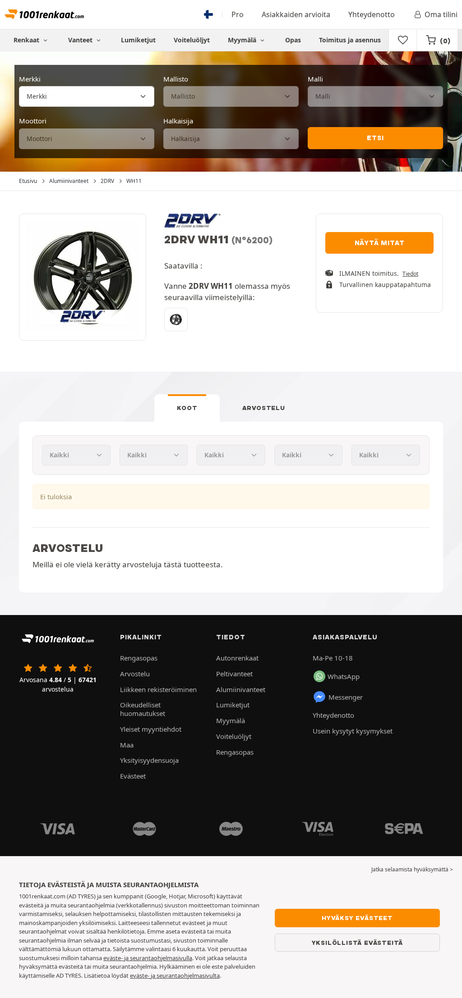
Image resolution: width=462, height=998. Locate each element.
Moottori (32, 120)
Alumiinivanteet (240, 689)
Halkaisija (178, 120)
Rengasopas (138, 657)
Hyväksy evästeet (357, 917)
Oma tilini (441, 14)
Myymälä (243, 40)
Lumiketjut (138, 40)
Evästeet (133, 775)
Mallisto (175, 78)
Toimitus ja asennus (350, 40)
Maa (127, 744)
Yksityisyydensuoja (149, 760)
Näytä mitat (380, 243)
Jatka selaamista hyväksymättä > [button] (412, 869)
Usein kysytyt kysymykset (353, 730)
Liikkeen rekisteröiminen (158, 689)
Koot (187, 407)
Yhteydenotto (371, 14)
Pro (237, 14)
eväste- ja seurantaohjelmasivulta (175, 975)
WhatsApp (344, 676)
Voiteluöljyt (192, 40)
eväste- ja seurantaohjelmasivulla (147, 958)
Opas (293, 40)
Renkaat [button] (27, 40)
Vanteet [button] (81, 40)
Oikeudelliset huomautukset (142, 709)
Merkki (30, 78)
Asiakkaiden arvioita (296, 14)
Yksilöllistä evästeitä (357, 942)
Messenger (345, 697)
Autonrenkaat (237, 657)
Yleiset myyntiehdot (150, 729)
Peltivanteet (234, 673)
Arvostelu (263, 407)
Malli (315, 78)
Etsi (375, 138)
